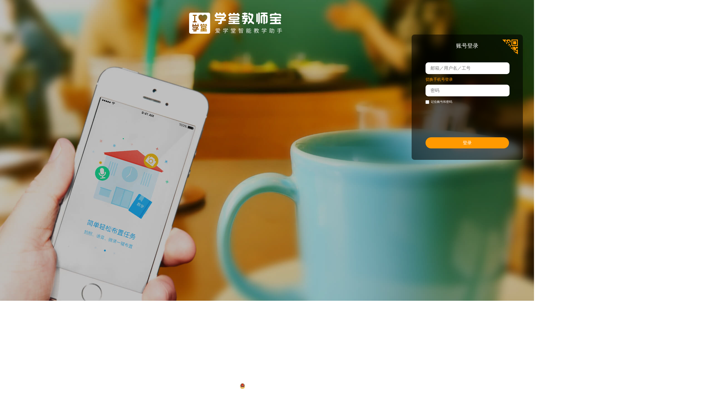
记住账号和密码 (441, 101)
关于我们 (372, 374)
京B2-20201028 (449, 386)
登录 (467, 142)
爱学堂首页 (342, 374)
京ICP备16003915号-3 (410, 386)
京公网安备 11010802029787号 (275, 386)
